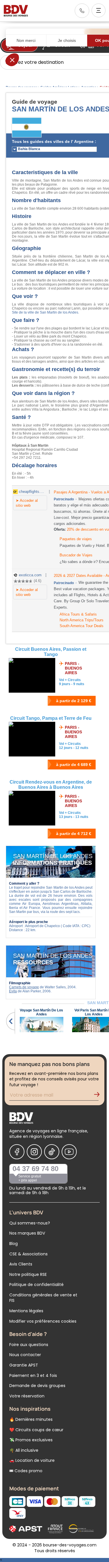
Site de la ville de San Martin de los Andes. (45, 312)
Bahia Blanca (29, 149)
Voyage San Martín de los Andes (41, 1012)
